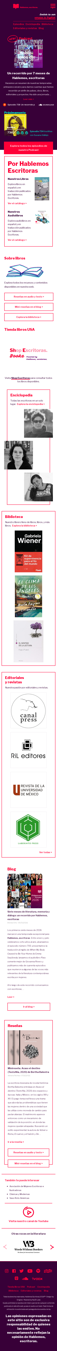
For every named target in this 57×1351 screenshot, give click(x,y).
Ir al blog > (29, 1006)
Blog (41, 28)
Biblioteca (47, 24)
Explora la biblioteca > (28, 317)
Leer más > (28, 99)
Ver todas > (45, 852)
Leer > (10, 997)
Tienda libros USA (16, 1287)
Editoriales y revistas (25, 28)
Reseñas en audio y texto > (29, 296)
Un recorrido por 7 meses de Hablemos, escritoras (28, 75)
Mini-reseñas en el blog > (29, 306)
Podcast (31, 1287)
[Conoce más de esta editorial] (28, 710)
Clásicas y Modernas (20, 1194)
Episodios (18, 24)
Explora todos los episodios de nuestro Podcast (28, 147)
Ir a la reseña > (16, 1142)
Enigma (20, 1300)
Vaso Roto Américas (19, 1198)
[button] (51, 1247)
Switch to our (45, 16)
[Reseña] (28, 1047)
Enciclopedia (33, 24)
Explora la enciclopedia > (31, 404)
